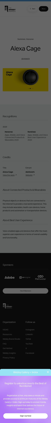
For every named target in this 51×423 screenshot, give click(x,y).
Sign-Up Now (25, 416)
